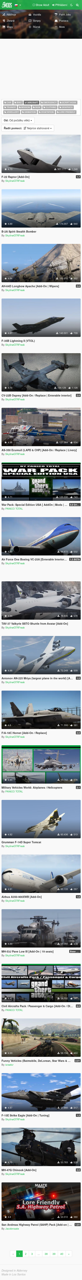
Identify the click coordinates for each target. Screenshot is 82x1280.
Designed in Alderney (14, 1270)
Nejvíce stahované (27, 128)
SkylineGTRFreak (15, 181)
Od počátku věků (17, 120)
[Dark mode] (71, 5)
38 (46, 1254)
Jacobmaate (12, 1228)
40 (61, 1254)
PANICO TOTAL (14, 508)
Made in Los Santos (14, 1274)
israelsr (9, 1064)
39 (53, 1254)
